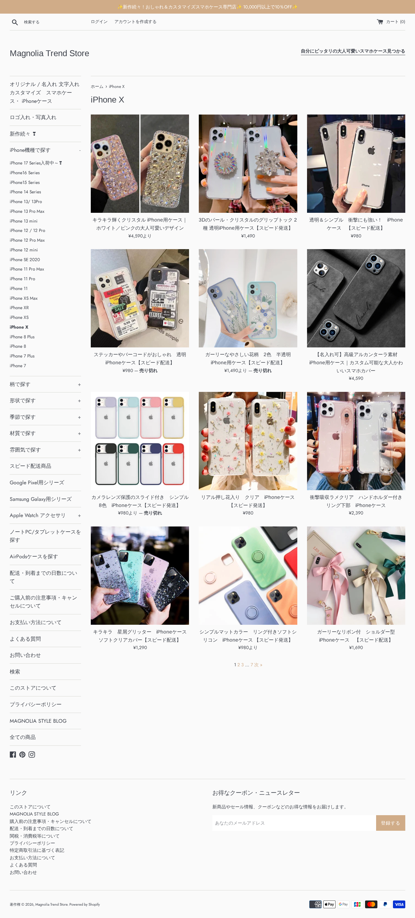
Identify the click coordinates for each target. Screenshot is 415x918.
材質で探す (45, 433)
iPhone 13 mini (24, 221)
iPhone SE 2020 (25, 259)
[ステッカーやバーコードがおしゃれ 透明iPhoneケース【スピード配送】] (140, 298)
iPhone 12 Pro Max (27, 240)
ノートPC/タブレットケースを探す (45, 536)
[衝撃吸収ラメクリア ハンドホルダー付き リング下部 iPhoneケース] (356, 441)
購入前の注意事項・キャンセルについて (50, 821)
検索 (15, 671)
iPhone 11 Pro (22, 278)
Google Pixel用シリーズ (37, 482)
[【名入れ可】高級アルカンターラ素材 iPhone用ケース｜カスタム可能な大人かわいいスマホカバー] (356, 298)
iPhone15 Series (25, 182)
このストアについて (33, 688)
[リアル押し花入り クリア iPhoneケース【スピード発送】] (248, 441)
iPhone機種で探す (45, 150)
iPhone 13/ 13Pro (26, 201)
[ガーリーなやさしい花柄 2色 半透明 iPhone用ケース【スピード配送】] (248, 298)
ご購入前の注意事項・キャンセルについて (43, 602)
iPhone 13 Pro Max (27, 211)
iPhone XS (19, 317)
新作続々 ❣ (23, 134)
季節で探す (45, 417)
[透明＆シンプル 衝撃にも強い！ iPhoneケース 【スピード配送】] (356, 164)
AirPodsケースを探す (34, 556)
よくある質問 (25, 639)
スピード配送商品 (30, 466)
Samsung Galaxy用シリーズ (41, 499)
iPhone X (19, 327)
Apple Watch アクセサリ (45, 515)
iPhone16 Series (25, 172)
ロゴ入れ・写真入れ (33, 117)
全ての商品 (23, 737)
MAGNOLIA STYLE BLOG (38, 721)
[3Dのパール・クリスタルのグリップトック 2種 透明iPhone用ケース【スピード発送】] (248, 164)
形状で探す (45, 400)
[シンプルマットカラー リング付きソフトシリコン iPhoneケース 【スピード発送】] (248, 575)
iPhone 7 (18, 365)
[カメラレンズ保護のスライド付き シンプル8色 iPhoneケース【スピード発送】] (140, 441)
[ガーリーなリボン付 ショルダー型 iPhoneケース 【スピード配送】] (356, 575)
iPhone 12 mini (24, 250)
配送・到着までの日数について (43, 577)
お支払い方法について (36, 622)
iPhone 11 (19, 288)
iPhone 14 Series (25, 191)
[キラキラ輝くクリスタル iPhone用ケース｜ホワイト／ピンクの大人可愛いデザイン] (140, 164)
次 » (258, 664)
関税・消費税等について (35, 836)
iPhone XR (19, 307)
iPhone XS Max (24, 298)
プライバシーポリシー (36, 704)
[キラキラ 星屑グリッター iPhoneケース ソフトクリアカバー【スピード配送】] (140, 575)
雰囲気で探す (45, 449)
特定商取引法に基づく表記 (37, 850)
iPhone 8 (18, 346)
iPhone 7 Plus (22, 356)
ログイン (99, 22)
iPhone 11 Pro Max (27, 269)
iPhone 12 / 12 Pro (27, 230)
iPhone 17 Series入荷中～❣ (36, 163)
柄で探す (45, 384)
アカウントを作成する (135, 22)
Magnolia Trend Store (49, 53)
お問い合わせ (25, 655)
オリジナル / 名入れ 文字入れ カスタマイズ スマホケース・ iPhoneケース (44, 92)
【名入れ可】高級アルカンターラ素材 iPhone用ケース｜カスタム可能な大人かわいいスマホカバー (356, 362)
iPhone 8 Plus (22, 336)
